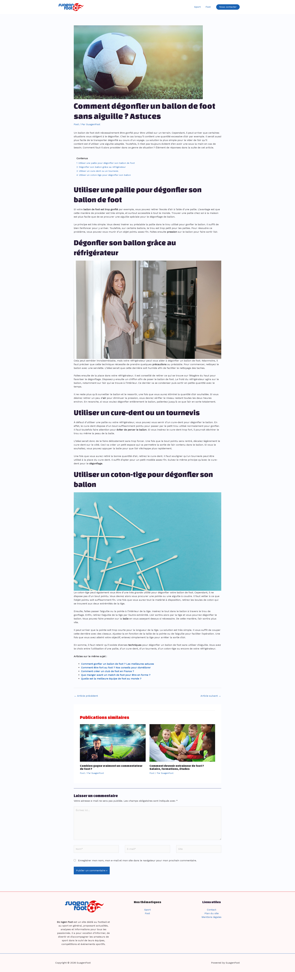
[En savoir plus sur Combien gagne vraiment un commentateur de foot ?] (113, 742)
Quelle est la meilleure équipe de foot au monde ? (111, 678)
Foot (208, 6)
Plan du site (212, 913)
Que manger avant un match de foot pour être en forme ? (115, 674)
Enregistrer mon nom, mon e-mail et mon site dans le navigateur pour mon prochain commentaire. (137, 860)
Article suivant (211, 695)
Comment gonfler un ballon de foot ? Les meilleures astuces (117, 663)
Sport (197, 6)
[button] (228, 7)
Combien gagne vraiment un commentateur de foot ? (111, 767)
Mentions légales (211, 917)
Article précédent (86, 695)
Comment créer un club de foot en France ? (107, 671)
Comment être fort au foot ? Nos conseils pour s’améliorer (116, 667)
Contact (211, 909)
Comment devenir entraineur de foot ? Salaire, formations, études (176, 767)
